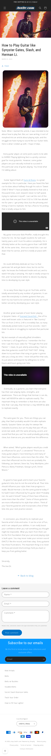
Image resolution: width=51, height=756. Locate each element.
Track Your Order (12, 697)
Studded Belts (10, 687)
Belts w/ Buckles (11, 681)
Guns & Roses (30, 180)
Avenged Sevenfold (28, 316)
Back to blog (27, 575)
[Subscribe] (43, 659)
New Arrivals (10, 670)
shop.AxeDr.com (15, 741)
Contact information (26, 749)
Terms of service (26, 745)
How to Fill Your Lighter (14, 703)
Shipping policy (38, 745)
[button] (4, 8)
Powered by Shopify (28, 741)
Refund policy (41, 741)
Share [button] (7, 66)
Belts (7, 676)
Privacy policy (14, 745)
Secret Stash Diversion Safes (16, 692)
